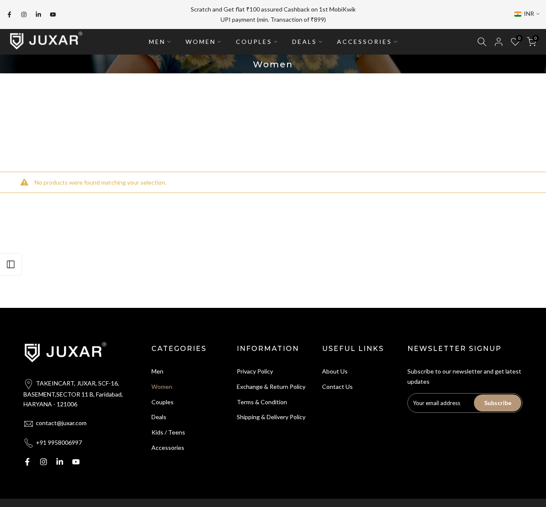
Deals (158, 416)
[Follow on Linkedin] (38, 14)
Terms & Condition (262, 402)
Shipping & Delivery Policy (271, 416)
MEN (157, 41)
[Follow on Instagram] (24, 14)
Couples (162, 402)
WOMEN (201, 41)
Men (157, 371)
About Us (335, 371)
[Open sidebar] (10, 264)
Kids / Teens (168, 432)
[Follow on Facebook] (9, 14)
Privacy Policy (255, 371)
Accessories (167, 447)
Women (161, 386)
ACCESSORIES (364, 41)
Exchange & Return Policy (271, 386)
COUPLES (254, 41)
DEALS (304, 41)
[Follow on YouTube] (53, 14)
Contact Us (337, 386)
